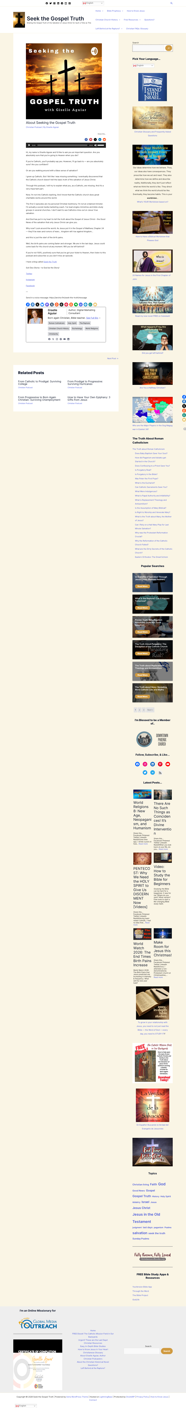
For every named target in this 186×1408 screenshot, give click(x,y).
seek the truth (156, 1233)
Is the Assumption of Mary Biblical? (150, 508)
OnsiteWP (130, 1397)
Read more (143, 844)
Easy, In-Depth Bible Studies (93, 1346)
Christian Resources (93, 1343)
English (89, 3)
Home (98, 11)
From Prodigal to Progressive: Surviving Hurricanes (85, 382)
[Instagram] (54, 3)
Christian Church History (107, 20)
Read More (143, 586)
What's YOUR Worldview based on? (152, 202)
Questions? (149, 20)
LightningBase (106, 1397)
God (162, 1184)
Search (135, 42)
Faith (153, 1184)
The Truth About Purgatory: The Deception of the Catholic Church (151, 645)
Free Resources (131, 20)
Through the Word (140, 1291)
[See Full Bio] (99, 318)
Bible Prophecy (114, 11)
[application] (66, 145)
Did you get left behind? (152, 353)
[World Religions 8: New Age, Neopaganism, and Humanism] (142, 794)
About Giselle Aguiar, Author (93, 1355)
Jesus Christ (141, 1208)
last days (148, 1227)
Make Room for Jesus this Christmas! (163, 948)
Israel (145, 1202)
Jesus (153, 1202)
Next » (150, 710)
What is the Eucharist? (145, 483)
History (155, 1196)
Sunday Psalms (140, 1238)
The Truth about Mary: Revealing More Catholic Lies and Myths (151, 688)
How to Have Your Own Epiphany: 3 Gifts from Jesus (89, 398)
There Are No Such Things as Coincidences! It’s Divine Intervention (162, 818)
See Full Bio (92, 318)
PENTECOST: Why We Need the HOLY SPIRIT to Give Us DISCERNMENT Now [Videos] (141, 887)
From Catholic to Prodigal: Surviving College (39, 382)
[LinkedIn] (68, 339)
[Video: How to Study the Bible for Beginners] (163, 858)
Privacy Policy (142, 1397)
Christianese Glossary (93, 1352)
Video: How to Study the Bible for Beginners (162, 875)
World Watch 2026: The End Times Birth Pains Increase (142, 954)
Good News (138, 1190)
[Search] (168, 48)
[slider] (101, 145)
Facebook (30, 285)
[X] (50, 3)
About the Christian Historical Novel (93, 1362)
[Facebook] (47, 3)
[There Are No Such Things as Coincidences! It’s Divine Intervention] (163, 795)
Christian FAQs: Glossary (137, 28)
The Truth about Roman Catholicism (148, 449)
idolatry (136, 1202)
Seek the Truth (50, 262)
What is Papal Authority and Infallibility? (152, 495)
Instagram (30, 279)
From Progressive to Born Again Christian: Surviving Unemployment (39, 398)
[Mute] (95, 145)
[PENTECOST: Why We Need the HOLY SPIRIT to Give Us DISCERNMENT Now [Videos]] (142, 859)
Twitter (29, 273)
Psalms (167, 1227)
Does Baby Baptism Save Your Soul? (151, 453)
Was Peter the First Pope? (146, 478)
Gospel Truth (141, 1196)
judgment (137, 1227)
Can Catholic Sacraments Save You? (151, 487)
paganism (158, 1227)
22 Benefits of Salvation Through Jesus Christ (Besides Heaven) (151, 578)
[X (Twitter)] (53, 339)
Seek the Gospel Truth (55, 18)
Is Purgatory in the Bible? (146, 474)
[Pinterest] (69, 3)
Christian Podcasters (93, 1359)
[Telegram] (62, 3)
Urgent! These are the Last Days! (93, 1340)
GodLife (135, 1299)
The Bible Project (140, 1295)
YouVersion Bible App (142, 1287)
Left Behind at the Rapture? (108, 28)
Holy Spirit (165, 1196)
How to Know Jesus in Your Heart (93, 1349)
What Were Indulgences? (146, 491)
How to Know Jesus (136, 11)
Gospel (150, 1190)
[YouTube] (66, 3)
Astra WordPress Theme (77, 1397)
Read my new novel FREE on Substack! (152, 316)
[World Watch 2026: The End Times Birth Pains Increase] (142, 934)
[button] (171, 3)
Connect (93, 1400)
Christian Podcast (34, 127)
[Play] (29, 145)
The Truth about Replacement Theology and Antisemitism (149, 666)
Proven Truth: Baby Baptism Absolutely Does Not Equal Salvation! (148, 622)
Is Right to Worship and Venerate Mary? (152, 512)
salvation (139, 1233)
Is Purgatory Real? (143, 470)
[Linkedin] (58, 3)
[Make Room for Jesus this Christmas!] (163, 933)
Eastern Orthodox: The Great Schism (151, 557)
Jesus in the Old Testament (146, 1218)
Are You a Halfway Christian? (153, 387)
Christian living (140, 1184)
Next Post (112, 358)
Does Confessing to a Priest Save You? (152, 466)
